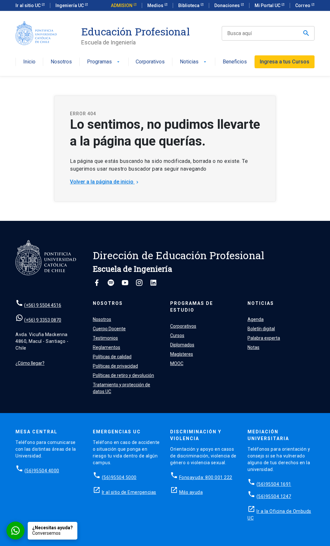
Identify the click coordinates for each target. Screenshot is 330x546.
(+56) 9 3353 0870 (42, 320)
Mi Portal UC (268, 5)
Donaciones (227, 5)
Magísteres (181, 354)
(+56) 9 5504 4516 (42, 305)
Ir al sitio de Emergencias (129, 492)
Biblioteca (189, 5)
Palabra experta (264, 338)
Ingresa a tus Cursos (284, 62)
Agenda (256, 319)
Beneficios (235, 62)
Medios (155, 5)
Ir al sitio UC (28, 5)
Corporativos (150, 62)
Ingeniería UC (70, 5)
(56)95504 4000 (41, 470)
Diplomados (182, 344)
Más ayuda (191, 492)
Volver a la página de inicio (105, 182)
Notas (253, 347)
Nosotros (61, 62)
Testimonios (105, 338)
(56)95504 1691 (274, 484)
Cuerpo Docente (109, 328)
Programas (104, 62)
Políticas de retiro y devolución (123, 375)
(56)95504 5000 (119, 477)
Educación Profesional (135, 31)
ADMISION (122, 5)
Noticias (194, 62)
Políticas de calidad (112, 356)
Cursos (177, 335)
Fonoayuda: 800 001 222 (205, 477)
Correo (303, 5)
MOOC (176, 363)
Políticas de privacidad (115, 366)
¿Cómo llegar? (29, 363)
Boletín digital (261, 328)
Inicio (29, 62)
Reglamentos (106, 347)
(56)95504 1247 (274, 496)
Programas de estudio (191, 307)
